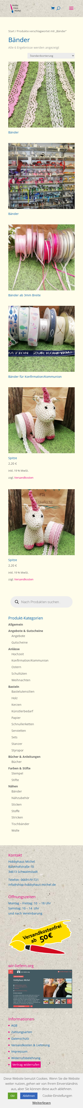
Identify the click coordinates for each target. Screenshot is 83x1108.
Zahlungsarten (21, 1032)
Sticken (16, 804)
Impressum (19, 1051)
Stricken (17, 817)
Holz (14, 698)
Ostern (16, 667)
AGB (14, 1025)
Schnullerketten (22, 724)
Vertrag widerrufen (26, 1065)
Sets (14, 737)
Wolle (15, 830)
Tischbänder (20, 824)
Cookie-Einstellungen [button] (57, 1095)
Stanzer (16, 744)
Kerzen (16, 705)
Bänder (16, 791)
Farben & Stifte (19, 768)
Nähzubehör (20, 798)
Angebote (18, 636)
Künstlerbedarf (22, 711)
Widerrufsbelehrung (25, 1058)
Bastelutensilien (22, 691)
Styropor (17, 750)
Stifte (15, 780)
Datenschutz (20, 1039)
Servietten (18, 731)
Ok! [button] (12, 1096)
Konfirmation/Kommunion (30, 660)
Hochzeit (17, 654)
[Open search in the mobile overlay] (41, 602)
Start (11, 31)
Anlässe (14, 649)
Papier (16, 718)
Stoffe (15, 811)
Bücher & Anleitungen (24, 757)
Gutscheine (19, 642)
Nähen (13, 786)
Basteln (13, 687)
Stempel (17, 773)
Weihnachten (20, 680)
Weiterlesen (41, 1103)
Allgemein (15, 624)
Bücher (16, 762)
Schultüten (19, 673)
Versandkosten (23, 477)
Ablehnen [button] (29, 1096)
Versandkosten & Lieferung (30, 1045)
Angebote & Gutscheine (25, 631)
